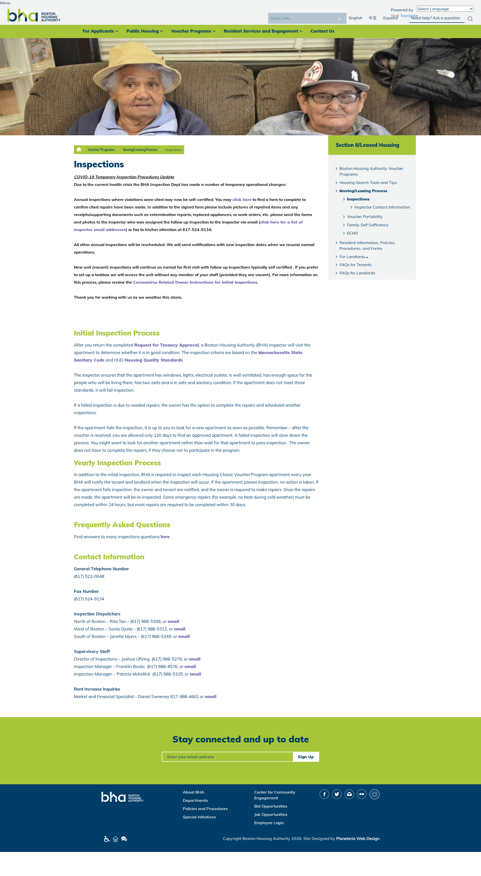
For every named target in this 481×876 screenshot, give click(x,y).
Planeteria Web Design (358, 838)
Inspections (174, 150)
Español (390, 17)
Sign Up (306, 756)
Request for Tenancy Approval (166, 345)
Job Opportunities (270, 814)
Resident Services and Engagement (261, 31)
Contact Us (322, 31)
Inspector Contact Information (382, 206)
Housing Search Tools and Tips (368, 182)
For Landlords (352, 256)
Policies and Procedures (205, 808)
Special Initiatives (199, 816)
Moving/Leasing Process (140, 150)
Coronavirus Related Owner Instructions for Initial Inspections (195, 282)
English (355, 17)
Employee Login (269, 822)
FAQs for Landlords (357, 272)
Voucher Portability (365, 216)
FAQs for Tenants (355, 264)
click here (242, 199)
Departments (195, 800)
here (165, 536)
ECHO (352, 233)
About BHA (193, 792)
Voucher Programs (191, 31)
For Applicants (98, 31)
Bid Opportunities (270, 806)
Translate (409, 15)
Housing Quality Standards (154, 360)
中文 (373, 17)
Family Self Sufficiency (368, 224)
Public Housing (143, 31)
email (173, 621)
